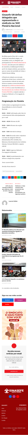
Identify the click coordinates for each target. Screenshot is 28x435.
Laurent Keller (8, 29)
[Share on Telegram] (20, 35)
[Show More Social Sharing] (24, 35)
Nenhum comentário (7, 31)
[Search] (25, 2)
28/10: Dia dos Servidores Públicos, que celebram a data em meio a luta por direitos (7, 189)
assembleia (19, 171)
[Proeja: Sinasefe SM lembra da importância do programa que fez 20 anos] (14, 245)
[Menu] (3, 2)
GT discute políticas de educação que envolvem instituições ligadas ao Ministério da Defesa (13, 231)
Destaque (5, 11)
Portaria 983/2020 (7, 92)
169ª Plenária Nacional (8, 171)
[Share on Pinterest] (15, 35)
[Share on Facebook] (4, 35)
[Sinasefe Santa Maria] (14, 2)
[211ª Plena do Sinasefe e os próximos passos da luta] (14, 270)
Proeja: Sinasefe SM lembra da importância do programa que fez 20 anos (12, 256)
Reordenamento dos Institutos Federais (13, 90)
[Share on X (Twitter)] (9, 35)
